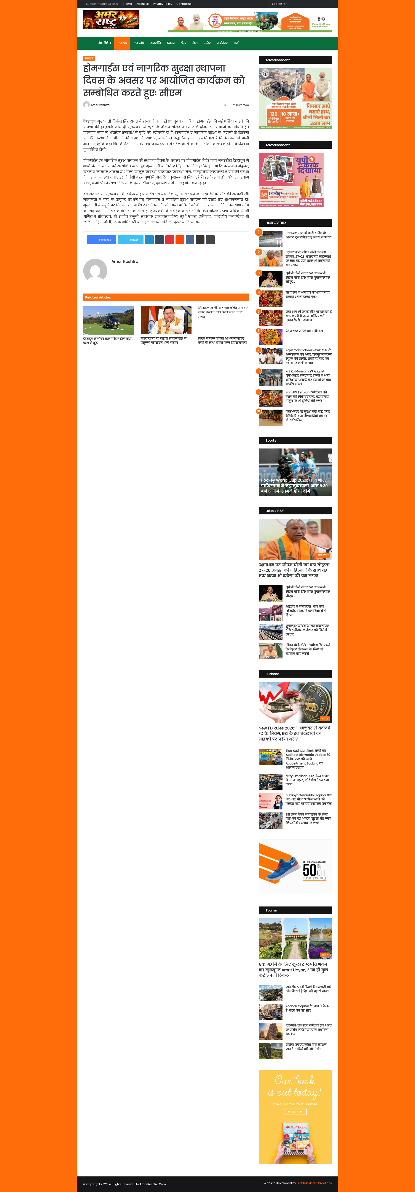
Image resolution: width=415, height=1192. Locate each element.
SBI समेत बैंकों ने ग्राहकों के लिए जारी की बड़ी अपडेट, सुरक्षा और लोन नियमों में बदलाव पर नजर (308, 818)
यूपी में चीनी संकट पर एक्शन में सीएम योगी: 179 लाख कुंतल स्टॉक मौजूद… (308, 277)
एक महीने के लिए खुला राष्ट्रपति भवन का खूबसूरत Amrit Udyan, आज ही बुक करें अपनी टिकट (293, 970)
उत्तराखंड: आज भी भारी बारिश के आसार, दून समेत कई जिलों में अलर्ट (308, 235)
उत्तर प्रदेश (138, 43)
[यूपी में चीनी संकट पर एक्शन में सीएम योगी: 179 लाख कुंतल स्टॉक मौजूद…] (271, 279)
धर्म (236, 43)
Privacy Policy (162, 4)
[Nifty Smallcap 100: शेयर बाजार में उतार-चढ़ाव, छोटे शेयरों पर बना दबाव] (271, 782)
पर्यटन (207, 43)
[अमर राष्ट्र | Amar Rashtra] (111, 19)
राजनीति (155, 43)
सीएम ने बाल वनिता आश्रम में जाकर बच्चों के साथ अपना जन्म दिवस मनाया (222, 340)
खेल (183, 43)
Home (127, 4)
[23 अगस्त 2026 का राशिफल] (271, 337)
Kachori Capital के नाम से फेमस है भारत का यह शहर (308, 1008)
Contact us (184, 4)
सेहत (195, 43)
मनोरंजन (222, 43)
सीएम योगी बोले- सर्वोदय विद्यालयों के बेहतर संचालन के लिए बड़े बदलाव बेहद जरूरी (308, 649)
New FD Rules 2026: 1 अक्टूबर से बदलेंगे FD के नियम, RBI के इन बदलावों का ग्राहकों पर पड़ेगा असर (294, 733)
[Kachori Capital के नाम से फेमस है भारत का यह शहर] (271, 1012)
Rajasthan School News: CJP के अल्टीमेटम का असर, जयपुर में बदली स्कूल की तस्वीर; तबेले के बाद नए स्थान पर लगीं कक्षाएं (309, 356)
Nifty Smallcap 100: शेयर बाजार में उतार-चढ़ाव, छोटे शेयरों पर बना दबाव (307, 780)
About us (142, 4)
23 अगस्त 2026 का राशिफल (304, 331)
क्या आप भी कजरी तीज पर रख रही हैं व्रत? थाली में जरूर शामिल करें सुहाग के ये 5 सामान (309, 316)
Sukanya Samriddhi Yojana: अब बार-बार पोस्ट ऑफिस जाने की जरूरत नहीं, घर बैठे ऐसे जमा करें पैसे (309, 799)
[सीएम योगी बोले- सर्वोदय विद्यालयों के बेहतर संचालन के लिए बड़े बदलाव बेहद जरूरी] (271, 651)
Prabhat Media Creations (314, 1183)
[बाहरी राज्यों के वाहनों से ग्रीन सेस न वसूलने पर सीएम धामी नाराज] (166, 320)
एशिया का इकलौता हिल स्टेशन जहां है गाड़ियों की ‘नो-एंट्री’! (306, 1046)
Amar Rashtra (100, 105)
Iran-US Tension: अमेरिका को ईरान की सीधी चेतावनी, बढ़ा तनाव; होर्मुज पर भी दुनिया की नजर (307, 396)
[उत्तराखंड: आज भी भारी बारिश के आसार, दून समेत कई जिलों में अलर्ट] (271, 239)
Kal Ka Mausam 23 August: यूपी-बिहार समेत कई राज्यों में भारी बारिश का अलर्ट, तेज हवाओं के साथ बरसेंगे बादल (308, 377)
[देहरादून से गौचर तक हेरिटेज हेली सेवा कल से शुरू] (108, 320)
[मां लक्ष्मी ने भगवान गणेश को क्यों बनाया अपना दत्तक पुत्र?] (271, 298)
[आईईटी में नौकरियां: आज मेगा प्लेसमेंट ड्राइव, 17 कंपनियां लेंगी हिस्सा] (271, 613)
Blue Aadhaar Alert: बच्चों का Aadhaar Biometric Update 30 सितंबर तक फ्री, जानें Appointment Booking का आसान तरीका (308, 759)
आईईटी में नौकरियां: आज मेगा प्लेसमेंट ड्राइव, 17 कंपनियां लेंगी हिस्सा (306, 610)
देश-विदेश (104, 43)
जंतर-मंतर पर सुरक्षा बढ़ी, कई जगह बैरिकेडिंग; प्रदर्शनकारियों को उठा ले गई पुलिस (308, 415)
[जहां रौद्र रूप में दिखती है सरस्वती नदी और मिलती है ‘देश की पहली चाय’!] (271, 993)
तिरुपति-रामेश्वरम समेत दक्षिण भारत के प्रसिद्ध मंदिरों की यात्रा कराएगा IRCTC (309, 1029)
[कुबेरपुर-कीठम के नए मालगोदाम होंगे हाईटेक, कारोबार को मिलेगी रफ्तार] (271, 632)
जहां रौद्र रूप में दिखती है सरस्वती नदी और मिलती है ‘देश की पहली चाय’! (308, 989)
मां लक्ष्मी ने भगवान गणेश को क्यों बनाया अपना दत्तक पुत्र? (308, 294)
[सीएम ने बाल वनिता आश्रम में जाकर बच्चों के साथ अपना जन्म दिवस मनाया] (223, 320)
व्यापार (171, 43)
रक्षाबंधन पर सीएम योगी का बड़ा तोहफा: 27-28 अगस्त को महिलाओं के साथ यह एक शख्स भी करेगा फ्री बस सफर (308, 258)
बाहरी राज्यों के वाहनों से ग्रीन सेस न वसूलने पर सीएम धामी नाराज (163, 340)
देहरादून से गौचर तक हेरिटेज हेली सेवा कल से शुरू (107, 341)
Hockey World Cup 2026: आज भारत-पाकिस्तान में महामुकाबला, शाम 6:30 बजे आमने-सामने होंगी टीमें (295, 485)
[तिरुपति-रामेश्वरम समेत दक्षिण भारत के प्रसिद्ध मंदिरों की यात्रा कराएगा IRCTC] (271, 1031)
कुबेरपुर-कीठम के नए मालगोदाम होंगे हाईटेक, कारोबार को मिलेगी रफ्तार (307, 630)
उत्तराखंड (122, 43)
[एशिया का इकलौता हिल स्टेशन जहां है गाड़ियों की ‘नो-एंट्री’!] (271, 1051)
